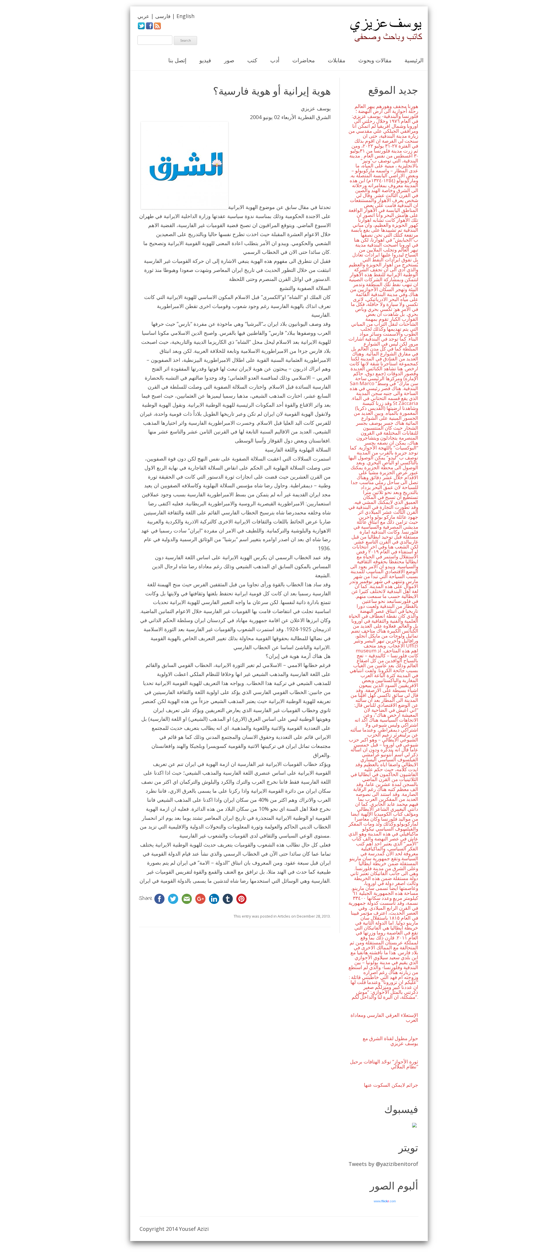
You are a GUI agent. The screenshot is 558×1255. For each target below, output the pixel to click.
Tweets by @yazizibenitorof (383, 1163)
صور (229, 60)
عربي (143, 16)
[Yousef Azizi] (382, 30)
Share (146, 899)
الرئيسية (414, 60)
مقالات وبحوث (374, 60)
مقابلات (336, 60)
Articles (284, 916)
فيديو (205, 60)
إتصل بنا (177, 60)
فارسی (163, 16)
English (185, 16)
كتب (252, 60)
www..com (385, 1201)
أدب (274, 60)
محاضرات (303, 60)
